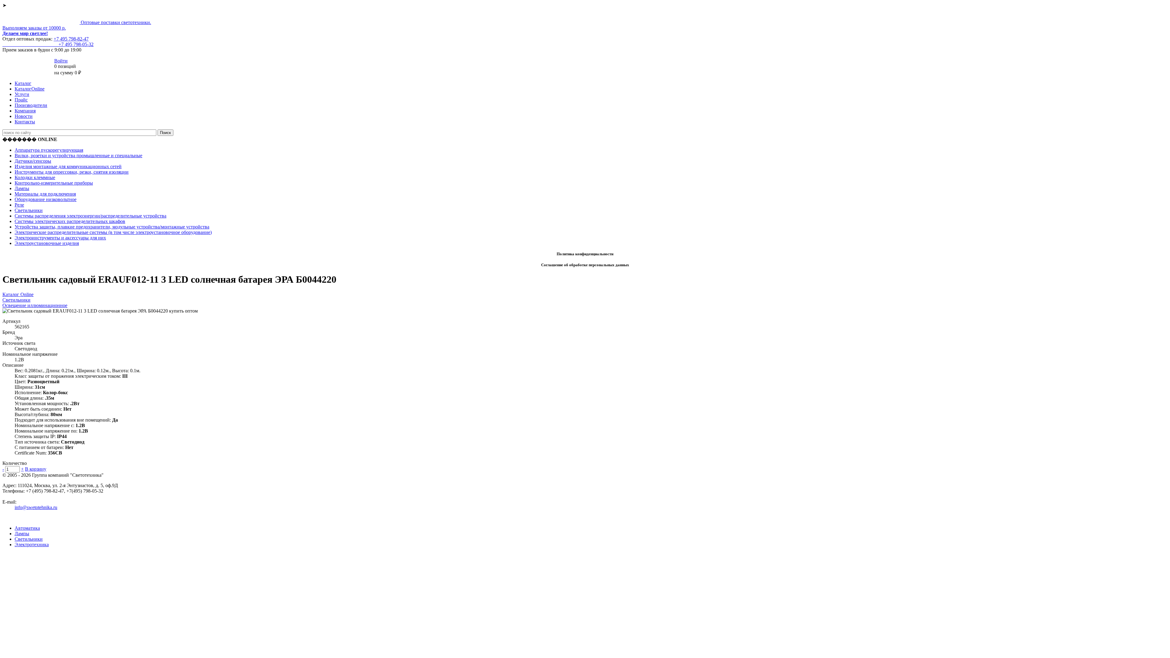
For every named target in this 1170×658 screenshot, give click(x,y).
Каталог (23, 83)
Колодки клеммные (35, 177)
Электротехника (32, 544)
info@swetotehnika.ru (36, 507)
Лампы (22, 188)
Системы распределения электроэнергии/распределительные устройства (90, 215)
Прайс (21, 99)
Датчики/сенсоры (33, 161)
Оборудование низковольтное (45, 199)
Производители (31, 105)
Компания (25, 110)
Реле (19, 204)
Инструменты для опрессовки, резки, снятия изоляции (72, 172)
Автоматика (27, 528)
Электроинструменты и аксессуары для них (60, 237)
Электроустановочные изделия (47, 243)
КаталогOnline (29, 88)
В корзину (35, 469)
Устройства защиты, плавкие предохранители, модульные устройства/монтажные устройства (112, 226)
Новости (24, 116)
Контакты (25, 121)
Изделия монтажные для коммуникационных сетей (68, 166)
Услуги (22, 94)
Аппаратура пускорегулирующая (49, 150)
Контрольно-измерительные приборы (54, 183)
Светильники (29, 210)
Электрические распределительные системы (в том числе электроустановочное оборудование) (113, 232)
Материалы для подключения (45, 193)
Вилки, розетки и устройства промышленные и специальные (78, 155)
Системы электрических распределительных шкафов (70, 221)
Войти (61, 60)
